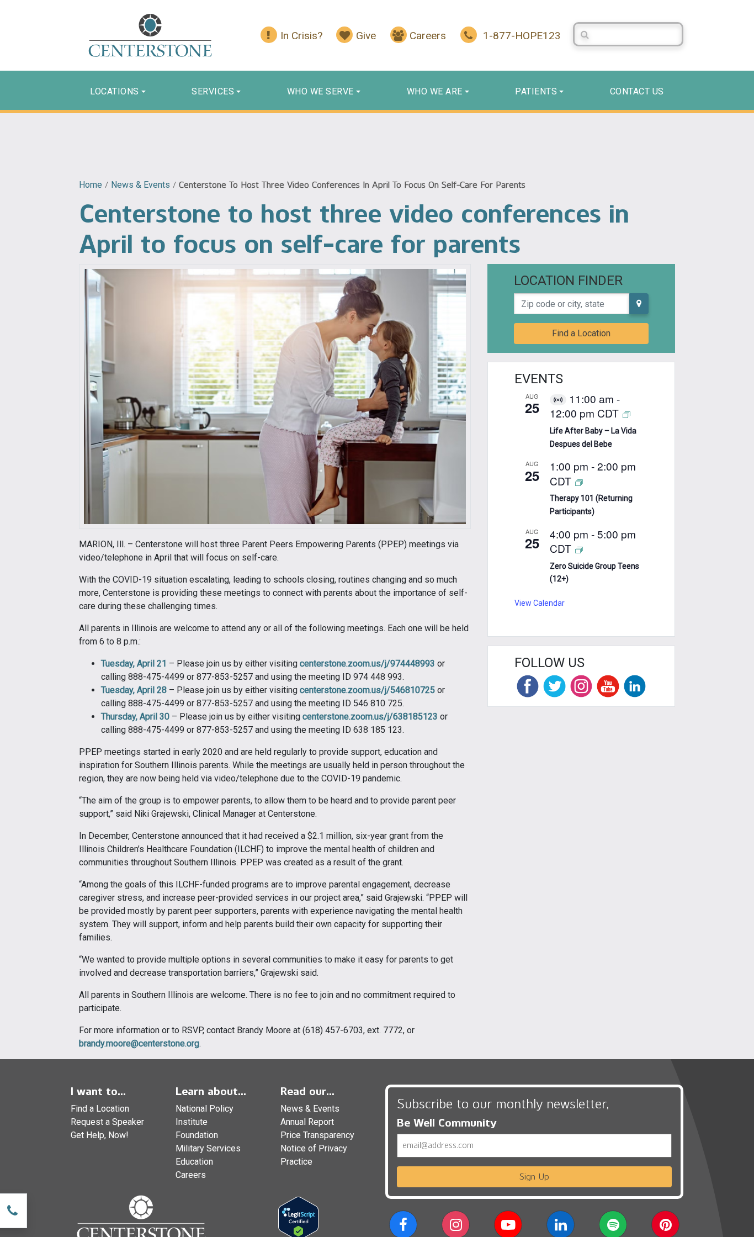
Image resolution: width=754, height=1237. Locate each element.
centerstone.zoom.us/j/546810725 (367, 690)
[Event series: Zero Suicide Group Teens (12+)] (579, 549)
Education (194, 1161)
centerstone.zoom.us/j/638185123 (370, 716)
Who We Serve (320, 91)
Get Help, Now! (100, 1135)
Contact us (637, 91)
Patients (536, 91)
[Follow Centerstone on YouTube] (608, 686)
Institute (192, 1122)
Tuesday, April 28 (134, 690)
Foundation (197, 1135)
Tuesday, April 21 (134, 663)
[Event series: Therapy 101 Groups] (579, 481)
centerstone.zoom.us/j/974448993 (367, 663)
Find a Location (581, 333)
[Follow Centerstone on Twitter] (554, 686)
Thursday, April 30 (135, 716)
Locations (114, 91)
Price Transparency (317, 1135)
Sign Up (534, 1176)
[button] (403, 1227)
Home (90, 184)
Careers (191, 1175)
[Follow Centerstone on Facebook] (528, 686)
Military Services (208, 1148)
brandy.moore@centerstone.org (139, 1043)
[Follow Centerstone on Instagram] (581, 686)
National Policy (204, 1108)
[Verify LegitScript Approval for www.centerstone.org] (298, 1218)
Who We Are (435, 91)
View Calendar (539, 603)
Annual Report (307, 1122)
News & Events (140, 184)
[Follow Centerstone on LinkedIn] (635, 686)
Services (213, 91)
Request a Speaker (107, 1122)
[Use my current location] (639, 303)
